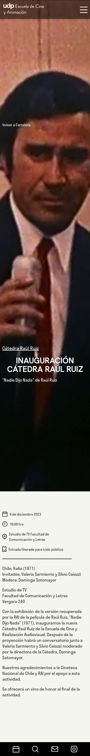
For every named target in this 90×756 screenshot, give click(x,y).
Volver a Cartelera (16, 125)
